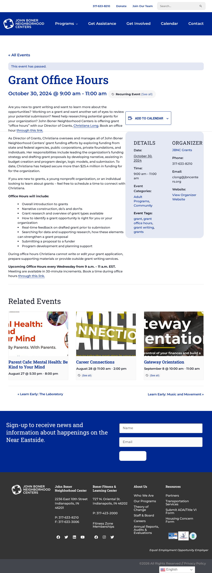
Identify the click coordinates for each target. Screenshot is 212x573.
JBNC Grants (182, 150)
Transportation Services (177, 502)
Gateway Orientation (164, 362)
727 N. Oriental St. (106, 499)
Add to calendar (149, 118)
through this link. (30, 130)
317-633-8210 (101, 6)
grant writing (144, 227)
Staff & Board (144, 515)
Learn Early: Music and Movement (176, 394)
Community (143, 205)
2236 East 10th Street (71, 499)
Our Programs (145, 501)
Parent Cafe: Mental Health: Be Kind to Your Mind (38, 364)
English (171, 569)
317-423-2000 (107, 513)
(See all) (147, 94)
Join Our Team (142, 6)
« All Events (19, 55)
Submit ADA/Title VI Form (181, 511)
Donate (121, 6)
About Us (140, 486)
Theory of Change (141, 508)
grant (138, 219)
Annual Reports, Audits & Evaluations (146, 530)
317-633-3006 (68, 522)
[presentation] (38, 334)
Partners (172, 495)
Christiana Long (85, 126)
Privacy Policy (195, 563)
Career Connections (95, 362)
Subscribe (132, 456)
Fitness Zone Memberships (103, 524)
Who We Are (144, 495)
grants (139, 232)
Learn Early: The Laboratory (40, 394)
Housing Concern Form (179, 520)
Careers (140, 521)
